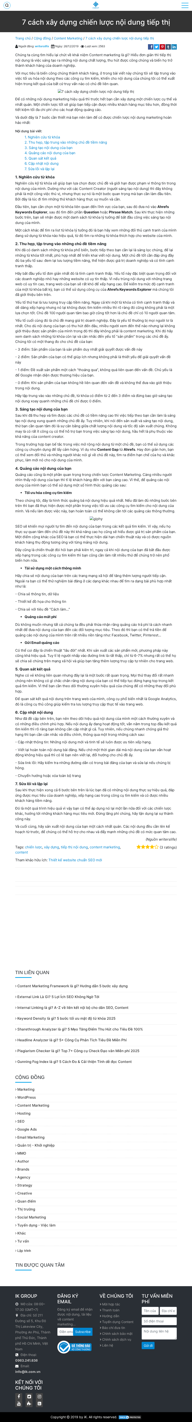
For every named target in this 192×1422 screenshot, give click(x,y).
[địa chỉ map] (17, 1315)
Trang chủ (23, 38)
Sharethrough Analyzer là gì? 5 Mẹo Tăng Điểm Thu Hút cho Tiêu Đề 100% (79, 1029)
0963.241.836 (26, 1360)
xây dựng (51, 847)
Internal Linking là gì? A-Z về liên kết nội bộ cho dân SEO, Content (72, 1007)
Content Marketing (68, 38)
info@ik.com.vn (28, 1372)
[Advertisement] (96, 932)
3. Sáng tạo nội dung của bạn (49, 147)
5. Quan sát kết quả (40, 158)
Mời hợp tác (111, 1304)
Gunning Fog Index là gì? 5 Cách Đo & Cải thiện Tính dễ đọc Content (74, 1061)
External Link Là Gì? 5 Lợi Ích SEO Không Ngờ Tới (57, 997)
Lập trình (23, 1251)
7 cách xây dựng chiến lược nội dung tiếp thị (119, 38)
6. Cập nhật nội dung (42, 163)
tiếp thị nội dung (74, 847)
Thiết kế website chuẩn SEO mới (75, 860)
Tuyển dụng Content (117, 1322)
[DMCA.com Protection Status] (130, 1417)
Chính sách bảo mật (117, 1334)
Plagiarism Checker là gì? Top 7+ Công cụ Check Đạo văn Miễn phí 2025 (77, 1051)
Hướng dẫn (110, 1316)
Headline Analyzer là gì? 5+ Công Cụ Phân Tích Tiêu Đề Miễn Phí (71, 1040)
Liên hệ (107, 1345)
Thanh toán (110, 1310)
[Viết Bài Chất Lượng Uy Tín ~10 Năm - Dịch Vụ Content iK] (96, 5)
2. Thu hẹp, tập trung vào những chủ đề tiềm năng (66, 142)
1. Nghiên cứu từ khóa (42, 137)
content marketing (105, 847)
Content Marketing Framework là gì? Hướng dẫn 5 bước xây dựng (72, 986)
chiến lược (33, 847)
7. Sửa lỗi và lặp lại (40, 169)
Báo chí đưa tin (113, 1328)
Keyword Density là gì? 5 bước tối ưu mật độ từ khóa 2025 (65, 1018)
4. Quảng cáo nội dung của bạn (50, 153)
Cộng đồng (42, 38)
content (21, 852)
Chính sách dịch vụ (116, 1339)
